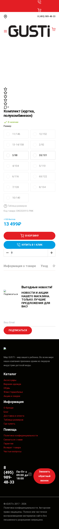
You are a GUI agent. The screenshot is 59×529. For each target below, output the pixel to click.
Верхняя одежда (12, 384)
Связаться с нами (13, 439)
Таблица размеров (13, 419)
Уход (44, 266)
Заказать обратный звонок (44, 476)
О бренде (8, 407)
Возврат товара (12, 447)
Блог (6, 412)
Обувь (7, 388)
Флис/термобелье (13, 392)
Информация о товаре (20, 266)
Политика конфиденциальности (21, 435)
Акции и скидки (12, 396)
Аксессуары (10, 380)
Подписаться (18, 330)
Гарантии (8, 443)
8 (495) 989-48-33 (46, 6)
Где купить (9, 423)
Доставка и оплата (14, 415)
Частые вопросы (12, 451)
